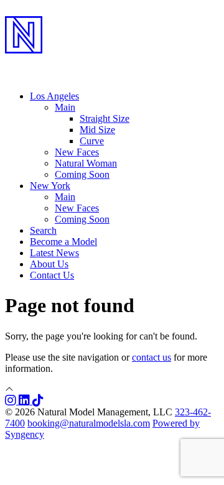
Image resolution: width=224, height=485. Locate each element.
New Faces (77, 152)
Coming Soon (82, 174)
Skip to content (34, 10)
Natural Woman (86, 163)
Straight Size (104, 118)
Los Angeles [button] (54, 96)
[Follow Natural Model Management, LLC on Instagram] (12, 400)
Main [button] (65, 107)
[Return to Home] (112, 63)
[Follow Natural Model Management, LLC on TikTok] (38, 400)
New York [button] (50, 185)
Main (65, 197)
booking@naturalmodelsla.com (88, 423)
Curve (92, 141)
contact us (151, 357)
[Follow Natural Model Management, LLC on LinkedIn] (25, 400)
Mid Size (97, 129)
